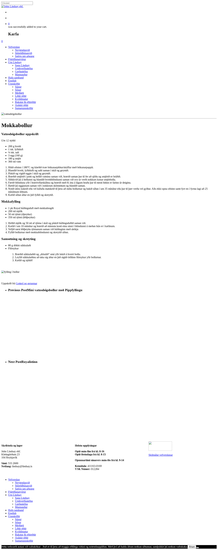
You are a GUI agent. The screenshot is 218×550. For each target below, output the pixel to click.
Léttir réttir (20, 528)
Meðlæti (19, 525)
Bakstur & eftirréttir (25, 534)
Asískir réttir (21, 537)
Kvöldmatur (21, 531)
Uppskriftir (14, 516)
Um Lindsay (15, 494)
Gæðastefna (21, 504)
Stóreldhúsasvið (23, 485)
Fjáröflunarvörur (17, 491)
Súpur (18, 519)
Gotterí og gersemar (26, 283)
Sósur (18, 522)
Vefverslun (14, 479)
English (12, 513)
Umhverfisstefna (24, 501)
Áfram (192, 547)
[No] (197, 547)
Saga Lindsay (22, 497)
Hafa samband (16, 510)
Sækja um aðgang (24, 488)
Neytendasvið (22, 482)
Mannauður (21, 507)
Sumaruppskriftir (24, 540)
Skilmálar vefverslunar (161, 454)
